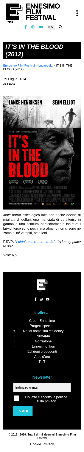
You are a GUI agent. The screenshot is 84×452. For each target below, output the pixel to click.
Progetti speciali (42, 326)
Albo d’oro (42, 356)
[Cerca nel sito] (60, 27)
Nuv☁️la (43, 336)
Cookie (35, 444)
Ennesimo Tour (43, 346)
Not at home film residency (43, 331)
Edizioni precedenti (42, 351)
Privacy (48, 444)
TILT (42, 362)
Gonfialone (43, 341)
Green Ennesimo (42, 321)
